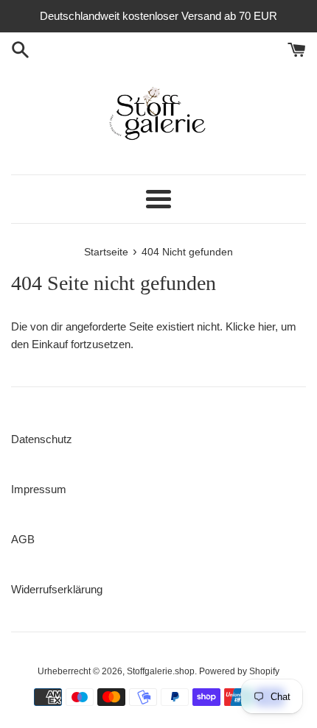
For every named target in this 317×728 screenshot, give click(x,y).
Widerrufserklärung (56, 589)
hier (266, 326)
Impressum (38, 489)
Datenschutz (41, 439)
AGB (23, 539)
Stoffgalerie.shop (161, 671)
